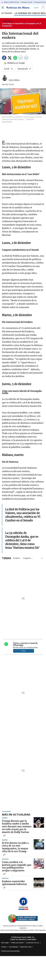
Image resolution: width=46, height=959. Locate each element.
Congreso (27, 558)
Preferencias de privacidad (10, 951)
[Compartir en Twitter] (9, 58)
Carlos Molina (14, 80)
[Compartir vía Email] (26, 58)
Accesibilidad (13, 947)
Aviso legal (5, 943)
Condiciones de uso (32, 943)
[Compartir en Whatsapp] (15, 58)
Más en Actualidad (16, 814)
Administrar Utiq (25, 947)
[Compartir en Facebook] (4, 58)
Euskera (16, 558)
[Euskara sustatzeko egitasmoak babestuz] (39, 883)
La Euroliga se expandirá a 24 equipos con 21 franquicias (21, 24)
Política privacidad (17, 943)
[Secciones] (2, 7)
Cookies (4, 947)
